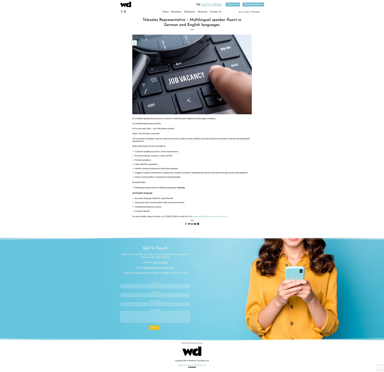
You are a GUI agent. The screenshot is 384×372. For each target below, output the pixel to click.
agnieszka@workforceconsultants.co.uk (210, 216)
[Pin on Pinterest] (195, 224)
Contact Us (215, 12)
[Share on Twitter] (189, 224)
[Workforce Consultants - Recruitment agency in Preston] (135, 4)
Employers (176, 12)
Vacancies (203, 12)
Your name (155, 283)
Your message (155, 310)
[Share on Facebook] (186, 224)
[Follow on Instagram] (125, 12)
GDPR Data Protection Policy (192, 343)
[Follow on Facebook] (122, 12)
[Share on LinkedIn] (198, 224)
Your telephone (155, 301)
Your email (155, 292)
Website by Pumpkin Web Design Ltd (192, 365)
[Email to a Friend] (192, 224)
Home (166, 12)
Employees (189, 12)
